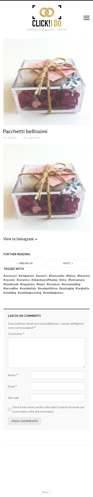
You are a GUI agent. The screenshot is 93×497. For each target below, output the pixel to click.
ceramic (9, 280)
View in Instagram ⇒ (20, 239)
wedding (10, 292)
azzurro (42, 275)
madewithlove (48, 288)
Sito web (13, 398)
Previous (25, 263)
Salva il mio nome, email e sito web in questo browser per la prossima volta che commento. (49, 409)
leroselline (11, 288)
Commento (16, 334)
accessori (10, 275)
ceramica (23, 280)
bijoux (71, 275)
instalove (54, 284)
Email (12, 386)
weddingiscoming (30, 292)
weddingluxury (53, 292)
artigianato (27, 275)
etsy (63, 280)
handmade (11, 284)
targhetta (82, 288)
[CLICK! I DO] (46, 16)
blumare (83, 275)
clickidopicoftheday (44, 280)
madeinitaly (28, 288)
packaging (66, 288)
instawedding (71, 284)
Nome (13, 375)
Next (67, 263)
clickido (12, 137)
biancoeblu (57, 275)
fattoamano (76, 280)
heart (41, 284)
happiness (27, 284)
